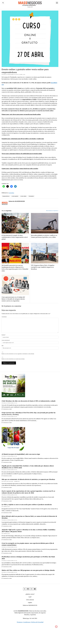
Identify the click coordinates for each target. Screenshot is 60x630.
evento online (23, 196)
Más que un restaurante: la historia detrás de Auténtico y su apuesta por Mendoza (28, 479)
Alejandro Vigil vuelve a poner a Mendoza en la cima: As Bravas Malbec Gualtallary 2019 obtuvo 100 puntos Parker (28, 530)
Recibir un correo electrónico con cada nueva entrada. (13, 358)
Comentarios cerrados (7, 409)
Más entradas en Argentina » (52, 210)
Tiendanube (31, 196)
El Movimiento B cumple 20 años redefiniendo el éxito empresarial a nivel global (15, 237)
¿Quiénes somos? (30, 594)
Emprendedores (6, 196)
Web (2, 345)
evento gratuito (15, 196)
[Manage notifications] (56, 626)
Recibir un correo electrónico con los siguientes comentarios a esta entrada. (18, 353)
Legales (30, 602)
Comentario (4, 316)
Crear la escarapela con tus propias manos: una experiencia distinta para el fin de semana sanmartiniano (28, 544)
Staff (30, 597)
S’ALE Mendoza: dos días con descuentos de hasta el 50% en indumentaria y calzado (28, 401)
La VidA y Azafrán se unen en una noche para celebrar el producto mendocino (27, 504)
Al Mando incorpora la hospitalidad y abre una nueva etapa (21, 454)
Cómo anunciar (30, 599)
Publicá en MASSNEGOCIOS (30, 605)
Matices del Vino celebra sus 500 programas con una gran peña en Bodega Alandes (28, 570)
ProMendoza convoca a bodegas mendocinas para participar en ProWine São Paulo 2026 (28, 557)
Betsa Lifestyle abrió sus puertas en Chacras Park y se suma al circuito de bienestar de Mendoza (29, 517)
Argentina (11, 193)
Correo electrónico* (6, 340)
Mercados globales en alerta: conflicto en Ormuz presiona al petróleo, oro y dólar (44, 236)
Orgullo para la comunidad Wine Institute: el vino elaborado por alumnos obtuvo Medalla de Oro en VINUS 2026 (28, 467)
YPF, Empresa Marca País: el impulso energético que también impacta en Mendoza (42, 267)
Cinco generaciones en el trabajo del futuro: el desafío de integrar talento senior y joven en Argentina (13, 299)
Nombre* (3, 334)
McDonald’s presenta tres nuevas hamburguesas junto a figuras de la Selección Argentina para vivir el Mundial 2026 (15, 268)
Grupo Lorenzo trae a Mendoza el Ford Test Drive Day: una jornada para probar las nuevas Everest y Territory (28, 413)
